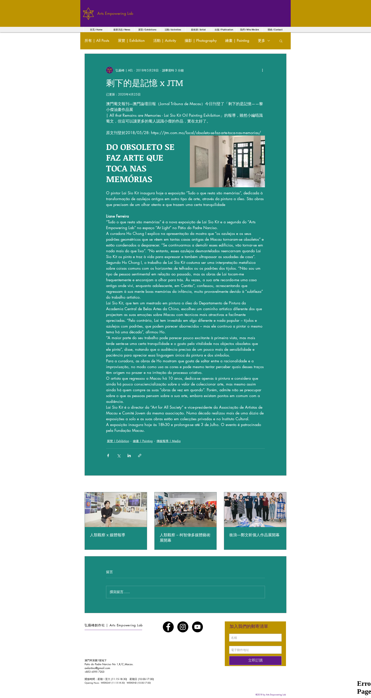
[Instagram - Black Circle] (182, 626)
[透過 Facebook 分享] (108, 455)
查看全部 (280, 484)
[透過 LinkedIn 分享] (129, 455)
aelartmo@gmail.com (97, 668)
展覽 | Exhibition (131, 40)
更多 (261, 40)
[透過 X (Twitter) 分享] (119, 455)
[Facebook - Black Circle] (168, 626)
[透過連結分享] (140, 455)
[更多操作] (262, 70)
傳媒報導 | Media (169, 441)
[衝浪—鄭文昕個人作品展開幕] (255, 509)
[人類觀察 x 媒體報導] (116, 509)
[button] (281, 40)
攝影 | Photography (201, 40)
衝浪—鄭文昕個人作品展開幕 (254, 534)
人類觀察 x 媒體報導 (107, 534)
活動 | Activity (164, 40)
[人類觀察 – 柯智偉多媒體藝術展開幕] (186, 509)
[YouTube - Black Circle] (197, 626)
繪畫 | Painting (237, 40)
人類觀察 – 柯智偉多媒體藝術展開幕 (185, 537)
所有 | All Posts (97, 40)
